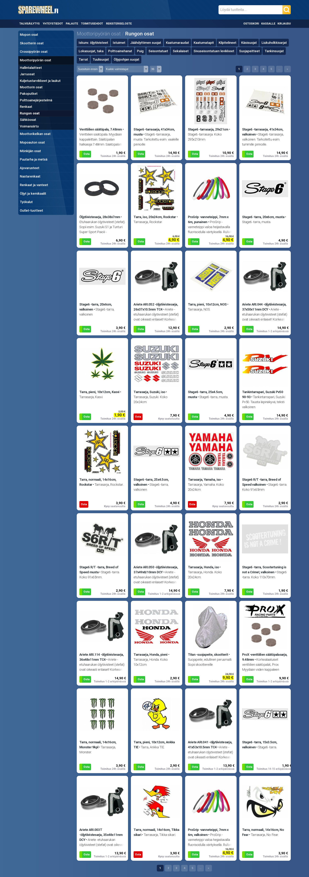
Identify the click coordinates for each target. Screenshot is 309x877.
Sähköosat (28, 120)
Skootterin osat (32, 43)
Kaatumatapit (204, 43)
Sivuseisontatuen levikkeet (213, 51)
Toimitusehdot (92, 23)
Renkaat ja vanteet (34, 185)
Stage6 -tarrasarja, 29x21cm (208, 129)
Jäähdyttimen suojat (145, 43)
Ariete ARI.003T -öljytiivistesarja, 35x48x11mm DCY (101, 835)
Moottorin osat (31, 87)
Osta (87, 154)
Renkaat (26, 107)
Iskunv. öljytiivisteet (93, 43)
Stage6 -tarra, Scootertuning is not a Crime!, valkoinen (264, 569)
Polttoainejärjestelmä (36, 100)
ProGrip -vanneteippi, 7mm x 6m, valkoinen (208, 832)
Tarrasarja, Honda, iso (203, 567)
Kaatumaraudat (177, 43)
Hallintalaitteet (31, 68)
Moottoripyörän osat (35, 60)
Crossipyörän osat (34, 52)
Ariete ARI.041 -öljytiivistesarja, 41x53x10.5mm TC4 (210, 744)
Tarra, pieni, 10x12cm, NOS (207, 304)
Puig (140, 51)
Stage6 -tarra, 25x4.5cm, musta (205, 394)
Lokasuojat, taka (91, 51)
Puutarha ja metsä (33, 159)
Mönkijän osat (30, 151)
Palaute (72, 23)
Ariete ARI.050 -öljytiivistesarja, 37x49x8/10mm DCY (156, 569)
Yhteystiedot (53, 23)
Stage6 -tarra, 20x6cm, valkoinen (95, 306)
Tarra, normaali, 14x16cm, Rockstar (97, 482)
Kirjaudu (284, 23)
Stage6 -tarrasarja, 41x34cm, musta (154, 131)
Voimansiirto (29, 126)
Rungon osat (30, 113)
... (279, 69)
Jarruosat (27, 74)
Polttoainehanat (120, 51)
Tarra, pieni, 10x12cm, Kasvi (99, 392)
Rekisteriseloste (119, 23)
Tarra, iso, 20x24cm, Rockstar (155, 217)
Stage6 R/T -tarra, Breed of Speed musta (98, 569)
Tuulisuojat (101, 59)
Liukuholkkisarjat (274, 43)
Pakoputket (29, 94)
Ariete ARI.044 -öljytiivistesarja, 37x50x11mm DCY (264, 306)
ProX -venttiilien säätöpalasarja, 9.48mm (264, 657)
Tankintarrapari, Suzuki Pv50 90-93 (262, 394)
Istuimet (119, 43)
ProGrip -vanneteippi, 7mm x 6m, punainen (208, 219)
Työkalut (26, 202)
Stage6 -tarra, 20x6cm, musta (263, 217)
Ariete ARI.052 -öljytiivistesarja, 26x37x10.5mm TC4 (156, 306)
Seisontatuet (158, 51)
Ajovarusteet (29, 168)
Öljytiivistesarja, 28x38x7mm (99, 217)
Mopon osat (29, 35)
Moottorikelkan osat (35, 134)
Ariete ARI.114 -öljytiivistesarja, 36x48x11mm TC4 (101, 657)
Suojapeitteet (249, 51)
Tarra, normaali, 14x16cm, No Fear (263, 832)
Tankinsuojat (274, 51)
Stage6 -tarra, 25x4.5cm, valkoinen (151, 482)
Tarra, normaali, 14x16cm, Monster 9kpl (97, 744)
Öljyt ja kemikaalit (33, 194)
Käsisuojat (249, 43)
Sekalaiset (181, 51)
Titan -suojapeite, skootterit (208, 655)
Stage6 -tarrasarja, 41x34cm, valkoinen (262, 131)
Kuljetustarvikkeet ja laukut (40, 81)
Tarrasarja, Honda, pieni (150, 655)
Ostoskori (251, 23)
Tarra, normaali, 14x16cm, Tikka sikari (156, 832)
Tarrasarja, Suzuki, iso (149, 392)
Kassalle (268, 23)
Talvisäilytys (29, 23)
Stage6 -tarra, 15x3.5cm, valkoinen (259, 744)
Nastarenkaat (30, 176)
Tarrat (83, 59)
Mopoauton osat (32, 142)
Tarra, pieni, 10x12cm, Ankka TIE (154, 744)
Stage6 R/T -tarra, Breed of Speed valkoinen (261, 482)
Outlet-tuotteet (31, 211)
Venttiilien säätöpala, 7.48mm (100, 129)
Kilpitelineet (227, 43)
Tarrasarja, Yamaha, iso (204, 480)
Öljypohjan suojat (126, 59)
